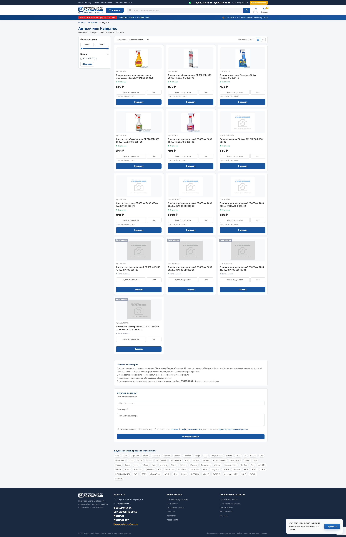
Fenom (229, 456)
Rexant (184, 474)
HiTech (118, 469)
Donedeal (187, 456)
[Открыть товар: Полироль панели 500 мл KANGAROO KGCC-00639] (242, 122)
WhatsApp (119, 515)
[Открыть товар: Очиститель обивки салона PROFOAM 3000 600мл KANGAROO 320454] (139, 122)
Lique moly (119, 460)
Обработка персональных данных (252, 533)
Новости (171, 512)
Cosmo (177, 456)
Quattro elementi (219, 460)
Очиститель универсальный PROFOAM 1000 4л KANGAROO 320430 (138, 268)
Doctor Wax (194, 469)
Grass (238, 456)
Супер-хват (205, 465)
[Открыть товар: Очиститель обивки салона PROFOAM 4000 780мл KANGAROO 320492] (190, 58)
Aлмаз (127, 469)
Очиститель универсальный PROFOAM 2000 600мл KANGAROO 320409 (242, 204)
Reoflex (244, 465)
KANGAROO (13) (90, 59)
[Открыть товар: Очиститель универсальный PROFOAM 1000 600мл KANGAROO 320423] (190, 122)
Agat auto (135, 456)
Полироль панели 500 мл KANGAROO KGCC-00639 (241, 140)
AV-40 (166, 474)
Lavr (261, 456)
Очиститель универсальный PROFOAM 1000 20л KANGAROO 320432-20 (190, 268)
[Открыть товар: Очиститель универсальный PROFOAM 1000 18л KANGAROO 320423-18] (242, 250)
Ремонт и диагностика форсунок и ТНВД (97, 17)
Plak (159, 469)
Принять (332, 526)
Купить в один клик (131, 92)
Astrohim (137, 469)
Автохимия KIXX (230, 474)
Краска (183, 465)
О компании (106, 2)
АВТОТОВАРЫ (226, 512)
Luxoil (139, 460)
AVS (135, 474)
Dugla (197, 456)
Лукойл (217, 465)
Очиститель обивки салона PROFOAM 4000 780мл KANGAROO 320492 (189, 76)
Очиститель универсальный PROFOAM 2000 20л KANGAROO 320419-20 (190, 204)
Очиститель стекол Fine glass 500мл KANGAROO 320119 (238, 76)
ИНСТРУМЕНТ (226, 507)
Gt (245, 456)
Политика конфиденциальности (221, 533)
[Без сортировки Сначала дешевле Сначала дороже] (138, 40)
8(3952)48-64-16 (204, 2)
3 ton (117, 456)
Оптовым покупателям (88, 2)
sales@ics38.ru (241, 2)
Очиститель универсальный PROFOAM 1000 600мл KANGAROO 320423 (190, 140)
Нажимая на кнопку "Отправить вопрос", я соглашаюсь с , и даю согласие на (184, 429)
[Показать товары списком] (263, 40)
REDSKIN (118, 479)
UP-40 (263, 469)
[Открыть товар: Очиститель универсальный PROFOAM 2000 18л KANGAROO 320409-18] (139, 310)
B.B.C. (254, 469)
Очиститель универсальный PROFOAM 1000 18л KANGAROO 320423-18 (242, 268)
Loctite (130, 460)
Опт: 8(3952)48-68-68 (125, 512)
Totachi (145, 465)
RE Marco (182, 469)
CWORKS (216, 474)
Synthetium (149, 469)
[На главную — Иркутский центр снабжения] (90, 10)
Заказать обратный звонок (126, 524)
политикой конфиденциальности (185, 429)
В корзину (138, 102)
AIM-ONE (261, 465)
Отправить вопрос (190, 437)
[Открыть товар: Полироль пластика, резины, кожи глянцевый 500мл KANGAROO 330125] (139, 58)
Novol (187, 460)
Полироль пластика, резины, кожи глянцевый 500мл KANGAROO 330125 (134, 76)
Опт (154, 92)
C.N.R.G (226, 469)
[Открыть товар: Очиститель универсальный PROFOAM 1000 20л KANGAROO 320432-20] (190, 250)
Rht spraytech (235, 460)
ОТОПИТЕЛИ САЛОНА (230, 503)
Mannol (149, 460)
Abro (125, 456)
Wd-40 (173, 465)
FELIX (246, 469)
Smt (255, 460)
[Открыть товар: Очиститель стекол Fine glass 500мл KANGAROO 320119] (242, 58)
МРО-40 (206, 474)
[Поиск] (246, 10)
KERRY (143, 474)
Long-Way (215, 469)
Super (127, 465)
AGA (205, 469)
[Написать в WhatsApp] (190, 2)
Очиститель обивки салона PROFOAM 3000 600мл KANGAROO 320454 (137, 140)
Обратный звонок (258, 3)
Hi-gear (253, 456)
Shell (252, 465)
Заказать (139, 289)
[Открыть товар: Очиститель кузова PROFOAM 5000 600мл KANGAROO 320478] (139, 186)
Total (154, 465)
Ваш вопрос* (122, 409)
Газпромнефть (230, 465)
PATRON (253, 474)
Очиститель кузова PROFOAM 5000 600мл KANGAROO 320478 (137, 204)
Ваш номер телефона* (127, 397)
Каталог (116, 10)
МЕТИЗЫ (224, 516)
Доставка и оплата (123, 2)
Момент (193, 465)
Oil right (196, 460)
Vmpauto (163, 465)
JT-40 (175, 474)
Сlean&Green (155, 474)
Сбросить (87, 64)
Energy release (216, 456)
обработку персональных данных (233, 429)
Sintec (247, 460)
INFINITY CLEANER (122, 474)
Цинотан (236, 469)
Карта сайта (172, 520)
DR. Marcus (169, 469)
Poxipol (206, 460)
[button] (94, 54)
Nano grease (161, 460)
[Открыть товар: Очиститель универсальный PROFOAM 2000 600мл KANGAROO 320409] (242, 186)
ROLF (244, 474)
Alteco (145, 456)
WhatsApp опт (121, 519)
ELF (205, 456)
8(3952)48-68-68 (222, 2)
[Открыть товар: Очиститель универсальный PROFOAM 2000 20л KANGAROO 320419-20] (190, 186)
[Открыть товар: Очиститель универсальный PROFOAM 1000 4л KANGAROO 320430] (139, 250)
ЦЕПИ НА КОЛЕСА (228, 499)
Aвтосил (156, 456)
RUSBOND (195, 474)
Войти (255, 12)
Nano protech (175, 460)
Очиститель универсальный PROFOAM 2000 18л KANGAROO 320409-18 (138, 328)
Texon (136, 465)
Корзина (264, 10)
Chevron (167, 456)
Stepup (118, 465)
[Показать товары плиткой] (258, 40)
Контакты (171, 516)
